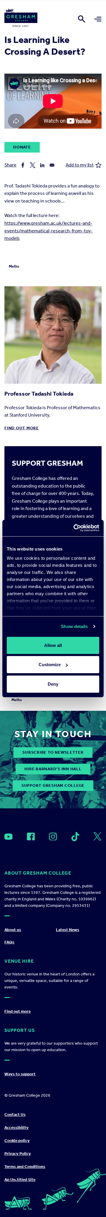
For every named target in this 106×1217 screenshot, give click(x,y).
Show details (74, 626)
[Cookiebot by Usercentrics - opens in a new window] (74, 528)
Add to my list (80, 165)
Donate (22, 147)
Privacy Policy (17, 1153)
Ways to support (20, 1074)
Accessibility (16, 1127)
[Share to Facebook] (22, 165)
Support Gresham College (53, 785)
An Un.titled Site (19, 1179)
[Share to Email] (52, 165)
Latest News (67, 929)
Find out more (21, 428)
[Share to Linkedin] (42, 165)
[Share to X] (32, 165)
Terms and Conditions (24, 1166)
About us (12, 929)
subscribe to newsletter (52, 752)
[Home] (20, 18)
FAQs (9, 942)
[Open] (8, 837)
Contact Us (15, 1114)
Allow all (53, 645)
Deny (53, 683)
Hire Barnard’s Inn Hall (52, 768)
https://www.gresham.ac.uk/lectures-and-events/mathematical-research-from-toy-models (48, 230)
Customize (50, 664)
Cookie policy (17, 1140)
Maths (14, 266)
